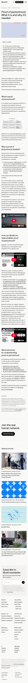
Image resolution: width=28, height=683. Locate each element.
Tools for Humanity (18, 297)
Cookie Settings (4, 672)
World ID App (4, 604)
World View (18, 606)
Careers (16, 638)
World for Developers (6, 620)
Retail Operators (18, 622)
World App (5, 297)
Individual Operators (19, 618)
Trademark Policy (18, 674)
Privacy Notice (10, 592)
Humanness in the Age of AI (10, 366)
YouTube (8, 378)
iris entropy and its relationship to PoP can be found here (14, 280)
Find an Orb (17, 616)
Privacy (3, 632)
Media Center (17, 627)
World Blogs (17, 604)
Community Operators (20, 620)
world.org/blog (18, 409)
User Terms (17, 675)
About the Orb (18, 613)
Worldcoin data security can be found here (14, 283)
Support (16, 634)
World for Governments (7, 618)
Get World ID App (8, 434)
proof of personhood (9, 70)
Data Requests (4, 675)
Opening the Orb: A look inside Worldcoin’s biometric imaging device (13, 368)
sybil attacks (17, 162)
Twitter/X (16, 376)
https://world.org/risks (5, 667)
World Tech (18, 608)
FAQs (15, 636)
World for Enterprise (6, 616)
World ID (19, 70)
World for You (4, 613)
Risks (12, 405)
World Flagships (18, 602)
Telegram (22, 376)
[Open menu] (26, 2)
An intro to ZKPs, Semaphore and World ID (14, 371)
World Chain (4, 606)
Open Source (4, 630)
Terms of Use (7, 404)
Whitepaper (4, 627)
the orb (23, 272)
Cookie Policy (17, 672)
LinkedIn (16, 378)
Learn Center (17, 632)
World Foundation (18, 630)
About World (17, 600)
